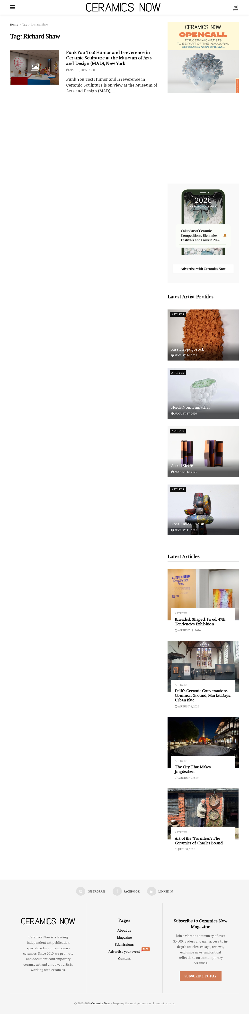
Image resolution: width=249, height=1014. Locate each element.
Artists (177, 314)
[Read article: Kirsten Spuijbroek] (203, 335)
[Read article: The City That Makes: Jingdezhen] (203, 742)
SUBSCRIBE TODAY (201, 976)
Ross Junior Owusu (187, 524)
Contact (124, 958)
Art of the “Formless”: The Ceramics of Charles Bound (199, 840)
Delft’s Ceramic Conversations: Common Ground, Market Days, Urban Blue (203, 695)
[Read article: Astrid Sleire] (203, 451)
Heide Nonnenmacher (190, 407)
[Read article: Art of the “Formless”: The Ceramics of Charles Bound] (203, 813)
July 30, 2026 (186, 849)
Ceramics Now (100, 1003)
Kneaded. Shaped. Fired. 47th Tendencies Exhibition (200, 621)
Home (14, 24)
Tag (24, 24)
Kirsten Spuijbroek (187, 349)
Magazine (124, 937)
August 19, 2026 (189, 630)
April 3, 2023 (78, 70)
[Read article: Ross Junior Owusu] (203, 510)
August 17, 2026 (185, 413)
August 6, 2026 (188, 706)
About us (124, 930)
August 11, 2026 (185, 530)
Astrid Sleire (182, 466)
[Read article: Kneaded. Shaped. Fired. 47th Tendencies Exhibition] (203, 594)
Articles (181, 613)
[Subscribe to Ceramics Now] (235, 7)
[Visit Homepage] (123, 7)
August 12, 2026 (185, 472)
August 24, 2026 (185, 355)
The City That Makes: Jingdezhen (193, 769)
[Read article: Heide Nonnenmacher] (203, 393)
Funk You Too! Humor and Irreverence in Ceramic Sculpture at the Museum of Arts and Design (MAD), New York (109, 58)
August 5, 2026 (188, 778)
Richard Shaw (39, 24)
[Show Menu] (12, 7)
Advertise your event (124, 951)
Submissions (124, 944)
